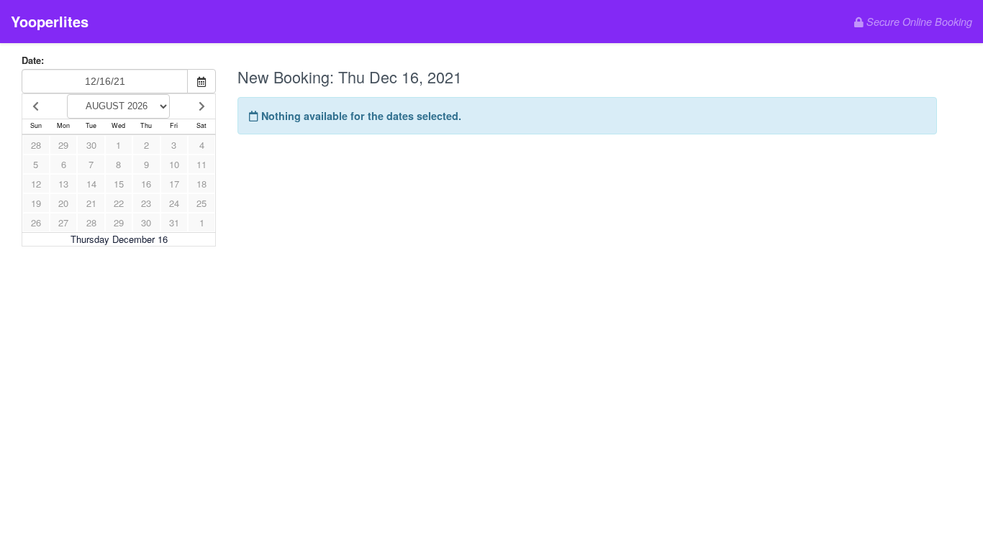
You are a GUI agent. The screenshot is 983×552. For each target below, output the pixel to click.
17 (174, 183)
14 (91, 183)
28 (36, 145)
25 (201, 203)
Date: (33, 60)
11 (201, 164)
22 (119, 203)
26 (36, 222)
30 (91, 145)
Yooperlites (50, 21)
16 (146, 183)
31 (174, 222)
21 (91, 203)
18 (201, 183)
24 (174, 203)
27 (63, 222)
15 (119, 183)
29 (63, 145)
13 (63, 183)
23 (146, 203)
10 (174, 164)
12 (36, 183)
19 (36, 203)
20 (63, 203)
